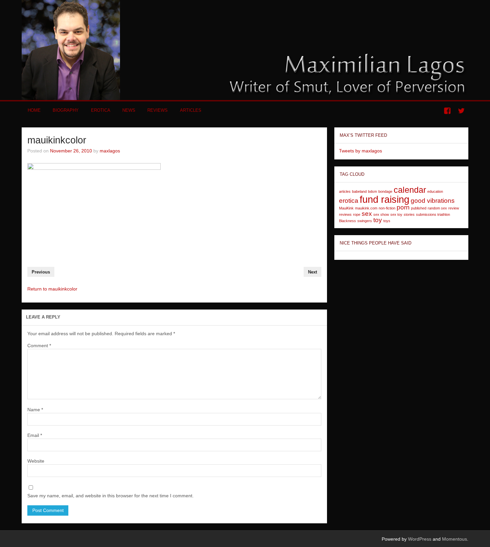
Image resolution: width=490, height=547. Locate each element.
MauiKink (346, 208)
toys (386, 221)
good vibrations (433, 200)
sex (367, 213)
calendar (410, 189)
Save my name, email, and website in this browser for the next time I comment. (110, 495)
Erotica (100, 110)
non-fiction (387, 208)
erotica (348, 200)
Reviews (157, 110)
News (128, 110)
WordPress (419, 539)
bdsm (372, 191)
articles (345, 191)
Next (312, 272)
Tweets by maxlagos (360, 150)
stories (409, 214)
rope (356, 214)
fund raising (384, 199)
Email (34, 435)
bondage (385, 191)
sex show (381, 214)
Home (34, 110)
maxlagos (110, 150)
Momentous (454, 539)
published (418, 208)
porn (403, 207)
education (435, 191)
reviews (345, 214)
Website (35, 461)
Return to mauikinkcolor (52, 289)
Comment (39, 345)
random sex (437, 208)
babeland (359, 191)
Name (35, 409)
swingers (364, 221)
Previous (41, 272)
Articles (190, 110)
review (453, 208)
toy (377, 219)
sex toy (396, 214)
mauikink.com (366, 208)
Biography (66, 110)
